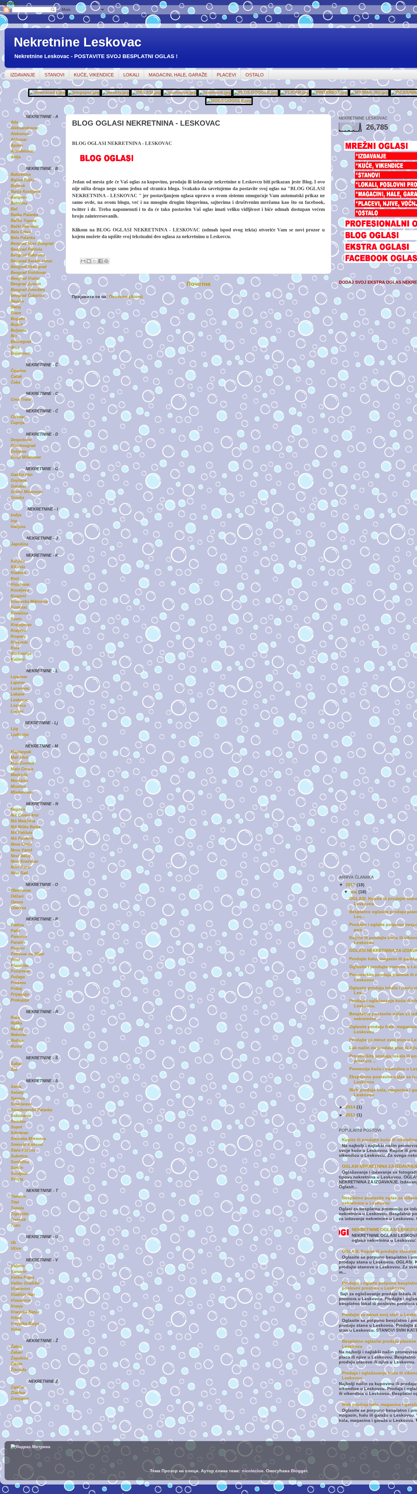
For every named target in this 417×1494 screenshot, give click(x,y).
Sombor (18, 1121)
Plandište (19, 965)
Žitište (16, 1364)
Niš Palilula (21, 832)
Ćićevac (18, 417)
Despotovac (22, 439)
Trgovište (19, 1214)
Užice (16, 1248)
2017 (351, 885)
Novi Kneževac (24, 861)
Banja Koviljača (25, 191)
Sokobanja (21, 1115)
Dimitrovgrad (23, 445)
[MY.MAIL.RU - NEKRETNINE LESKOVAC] (369, 92)
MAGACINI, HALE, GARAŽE (178, 74)
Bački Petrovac (25, 226)
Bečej (16, 307)
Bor (14, 336)
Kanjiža (18, 561)
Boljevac (19, 330)
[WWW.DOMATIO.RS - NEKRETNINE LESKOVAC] (47, 92)
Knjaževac (20, 584)
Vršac (16, 1329)
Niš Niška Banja (25, 826)
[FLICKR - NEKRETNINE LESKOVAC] (294, 92)
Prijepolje (20, 994)
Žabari (17, 1352)
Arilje (16, 157)
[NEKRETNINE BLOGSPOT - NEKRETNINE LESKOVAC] (84, 92)
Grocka (17, 497)
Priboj (16, 988)
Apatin (17, 145)
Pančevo (19, 936)
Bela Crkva (21, 232)
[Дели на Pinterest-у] (106, 261)
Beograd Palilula (26, 249)
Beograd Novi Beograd (32, 243)
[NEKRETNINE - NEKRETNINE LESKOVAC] (115, 92)
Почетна (199, 284)
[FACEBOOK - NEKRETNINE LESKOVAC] (215, 92)
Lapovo (18, 682)
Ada (14, 122)
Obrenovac (21, 890)
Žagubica (19, 1358)
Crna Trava (21, 399)
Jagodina (19, 544)
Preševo (18, 982)
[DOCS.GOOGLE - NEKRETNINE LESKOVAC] (229, 100)
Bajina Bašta (22, 180)
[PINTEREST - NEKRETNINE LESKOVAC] (329, 92)
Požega (18, 977)
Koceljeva (20, 590)
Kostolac (19, 607)
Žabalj (16, 1346)
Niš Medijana (23, 821)
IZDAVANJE (22, 74)
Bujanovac (21, 353)
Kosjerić (18, 596)
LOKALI (131, 74)
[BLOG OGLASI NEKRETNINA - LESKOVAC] (127, 161)
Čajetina (18, 370)
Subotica (19, 1156)
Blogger (299, 1471)
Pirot (15, 959)
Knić (15, 578)
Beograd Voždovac (28, 272)
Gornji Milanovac (27, 491)
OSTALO (254, 74)
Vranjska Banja (25, 1312)
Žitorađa (18, 1369)
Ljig (14, 728)
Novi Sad (19, 873)
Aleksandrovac (24, 128)
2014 (351, 1107)
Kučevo (18, 659)
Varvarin (19, 1271)
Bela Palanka (23, 237)
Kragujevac (21, 624)
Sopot (16, 1127)
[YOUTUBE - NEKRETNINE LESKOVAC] (180, 92)
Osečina (18, 908)
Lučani (17, 711)
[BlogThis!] (89, 261)
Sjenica (18, 1098)
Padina (17, 925)
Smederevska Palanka (31, 1110)
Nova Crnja (21, 844)
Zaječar (17, 1387)
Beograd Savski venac (32, 261)
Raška (16, 1023)
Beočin (17, 301)
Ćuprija (17, 422)
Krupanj (18, 636)
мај (354, 892)
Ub (13, 1242)
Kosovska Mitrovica (29, 601)
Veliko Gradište (25, 1283)
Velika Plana (22, 1277)
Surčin (17, 1167)
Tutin (15, 1225)
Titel (15, 1202)
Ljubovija (19, 734)
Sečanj (17, 1092)
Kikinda (18, 567)
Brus (15, 347)
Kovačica (19, 613)
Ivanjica (18, 526)
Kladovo (18, 572)
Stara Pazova (23, 1150)
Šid (14, 1069)
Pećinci (18, 948)
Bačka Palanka (24, 214)
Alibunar (19, 139)
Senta (16, 1086)
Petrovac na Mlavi (27, 954)
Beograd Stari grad (28, 266)
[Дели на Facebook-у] (100, 261)
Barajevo (19, 197)
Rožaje (17, 1040)
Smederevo (21, 1104)
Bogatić (18, 318)
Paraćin (18, 942)
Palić (15, 930)
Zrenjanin (20, 1398)
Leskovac (19, 700)
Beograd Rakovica (28, 255)
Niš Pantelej (22, 838)
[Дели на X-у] (95, 261)
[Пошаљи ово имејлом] (83, 261)
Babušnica (21, 174)
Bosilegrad (21, 341)
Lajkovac (19, 676)
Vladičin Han (23, 1294)
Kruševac (19, 642)
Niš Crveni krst (24, 815)
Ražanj (17, 1029)
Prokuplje (20, 1000)
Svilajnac (19, 1173)
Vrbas (16, 1317)
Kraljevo (18, 630)
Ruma (16, 1046)
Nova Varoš (21, 850)
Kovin (16, 619)
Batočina (19, 203)
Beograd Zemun (26, 284)
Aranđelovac (22, 151)
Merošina (19, 780)
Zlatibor (18, 1392)
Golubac (19, 486)
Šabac (16, 1063)
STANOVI (54, 74)
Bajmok (18, 185)
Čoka (15, 382)
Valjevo (18, 1265)
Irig (14, 520)
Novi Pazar (21, 867)
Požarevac (20, 971)
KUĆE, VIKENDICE (94, 74)
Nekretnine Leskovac (77, 42)
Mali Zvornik (22, 763)
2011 (351, 1115)
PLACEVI (226, 74)
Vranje (17, 1306)
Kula (15, 648)
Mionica (18, 786)
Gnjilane (19, 480)
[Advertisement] (143, 318)
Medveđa (19, 775)
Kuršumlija (21, 653)
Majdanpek (21, 752)
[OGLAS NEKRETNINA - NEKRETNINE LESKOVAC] (146, 92)
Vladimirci (20, 1288)
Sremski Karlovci (27, 1144)
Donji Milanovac (26, 457)
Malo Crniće (22, 769)
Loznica (18, 705)
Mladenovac (22, 792)
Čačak (16, 376)
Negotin (18, 809)
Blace (16, 313)
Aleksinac (20, 133)
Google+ (9, 2)
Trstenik (18, 1219)
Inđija (16, 515)
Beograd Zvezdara (28, 289)
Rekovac (19, 1034)
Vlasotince (21, 1300)
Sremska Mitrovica (28, 1138)
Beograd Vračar (25, 278)
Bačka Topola (23, 220)
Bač (14, 209)
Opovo (17, 902)
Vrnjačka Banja (25, 1323)
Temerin (18, 1196)
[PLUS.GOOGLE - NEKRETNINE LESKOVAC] (255, 92)
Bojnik (17, 324)
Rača (15, 1017)
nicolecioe (252, 1471)
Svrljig (17, 1179)
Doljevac (19, 451)
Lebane (17, 694)
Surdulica (20, 1162)
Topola (17, 1208)
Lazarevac (20, 688)
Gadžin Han (22, 474)
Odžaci (17, 896)
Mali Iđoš (19, 757)
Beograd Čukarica (27, 295)
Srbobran (19, 1133)
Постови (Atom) (126, 296)
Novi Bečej (21, 856)
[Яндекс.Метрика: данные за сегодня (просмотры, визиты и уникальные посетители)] (30, 1447)
